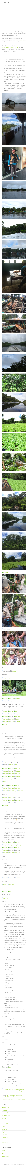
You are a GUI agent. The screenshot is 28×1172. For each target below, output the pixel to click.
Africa (3, 1150)
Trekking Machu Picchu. (8, 1099)
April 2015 (4, 1134)
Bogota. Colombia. (21, 1099)
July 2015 (4, 1126)
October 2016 (5, 1110)
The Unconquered (20, 908)
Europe (3, 1153)
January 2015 (5, 1142)
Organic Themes (13, 1164)
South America (5, 1156)
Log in (16, 1165)
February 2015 (5, 1140)
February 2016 (5, 1113)
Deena (8, 1095)
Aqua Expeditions (19, 40)
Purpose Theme (6, 1164)
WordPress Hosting (20, 1164)
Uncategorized (11, 1096)
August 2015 (5, 1123)
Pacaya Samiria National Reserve (10, 47)
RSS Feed (12, 1165)
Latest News (18, 1095)
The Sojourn (6, 2)
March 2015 (5, 1137)
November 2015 (6, 1115)
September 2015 (6, 1121)
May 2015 (4, 1132)
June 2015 (4, 1129)
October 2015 (5, 1118)
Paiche (6, 914)
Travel (6, 1096)
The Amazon (17, 46)
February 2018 (5, 1107)
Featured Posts (12, 1095)
